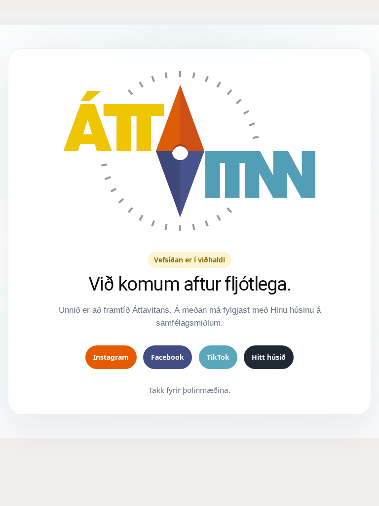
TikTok (218, 357)
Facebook (167, 357)
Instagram (111, 357)
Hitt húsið (269, 357)
